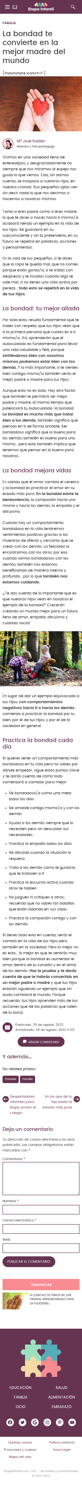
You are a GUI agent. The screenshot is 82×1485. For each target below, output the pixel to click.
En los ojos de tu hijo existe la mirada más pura (57, 1102)
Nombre (11, 1201)
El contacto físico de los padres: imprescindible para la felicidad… (52, 1299)
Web (6, 1239)
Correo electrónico (20, 1220)
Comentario (14, 1159)
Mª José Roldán (31, 141)
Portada (10, 1079)
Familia (9, 23)
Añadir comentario (43, 1042)
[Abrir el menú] (7, 7)
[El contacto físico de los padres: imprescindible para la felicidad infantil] (15, 1301)
